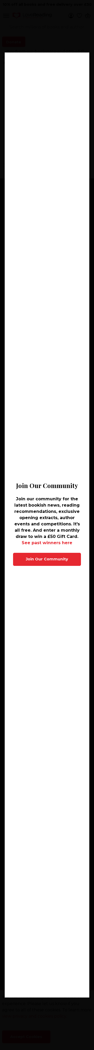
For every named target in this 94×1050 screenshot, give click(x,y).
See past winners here (47, 542)
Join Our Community (47, 559)
